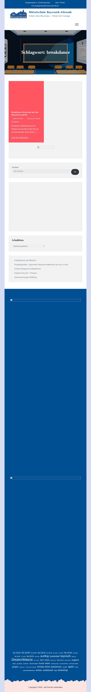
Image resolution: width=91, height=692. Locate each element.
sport (70, 666)
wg (55, 670)
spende (64, 667)
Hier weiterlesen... (20, 137)
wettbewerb (48, 670)
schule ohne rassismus (49, 666)
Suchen (15, 167)
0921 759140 (60, 3)
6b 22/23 (68, 653)
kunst (41, 663)
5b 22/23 (26, 653)
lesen (47, 663)
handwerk (26, 663)
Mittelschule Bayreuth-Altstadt (50, 12)
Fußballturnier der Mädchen (25, 260)
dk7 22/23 (36, 660)
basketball (54, 656)
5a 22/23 (17, 653)
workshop (63, 670)
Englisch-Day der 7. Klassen (25, 273)
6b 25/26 (17, 656)
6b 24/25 (75, 653)
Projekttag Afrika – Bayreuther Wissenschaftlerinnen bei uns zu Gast (41, 265)
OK (75, 172)
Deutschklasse (22, 659)
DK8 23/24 (60, 660)
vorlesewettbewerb (29, 670)
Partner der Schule (33, 118)
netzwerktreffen (64, 663)
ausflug (44, 656)
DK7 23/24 (44, 660)
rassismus (22, 667)
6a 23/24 (49, 653)
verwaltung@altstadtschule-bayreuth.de (45, 6)
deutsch (74, 656)
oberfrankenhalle (73, 663)
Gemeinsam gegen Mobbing (25, 277)
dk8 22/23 (53, 660)
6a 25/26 (61, 653)
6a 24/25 (55, 653)
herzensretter (34, 663)
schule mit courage (31, 667)
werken (39, 670)
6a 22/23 (41, 653)
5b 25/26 (34, 653)
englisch (75, 660)
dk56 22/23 (68, 660)
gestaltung (19, 663)
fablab (14, 663)
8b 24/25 (37, 656)
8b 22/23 (30, 656)
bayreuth (65, 656)
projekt (15, 667)
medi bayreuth (55, 663)
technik (76, 667)
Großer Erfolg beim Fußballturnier (27, 269)
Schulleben (15, 122)
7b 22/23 (23, 656)
